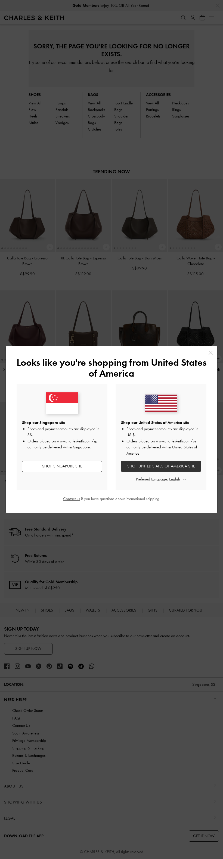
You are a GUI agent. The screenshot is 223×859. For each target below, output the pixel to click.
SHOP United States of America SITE (161, 466)
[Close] (211, 353)
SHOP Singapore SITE (62, 466)
